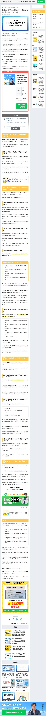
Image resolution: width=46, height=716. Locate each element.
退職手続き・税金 (37, 27)
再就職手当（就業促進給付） (38, 15)
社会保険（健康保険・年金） (22, 623)
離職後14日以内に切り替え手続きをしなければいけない (16, 123)
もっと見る (15, 128)
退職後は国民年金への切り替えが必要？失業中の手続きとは (16, 119)
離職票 (6, 415)
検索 (44, 6)
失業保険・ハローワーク (38, 19)
